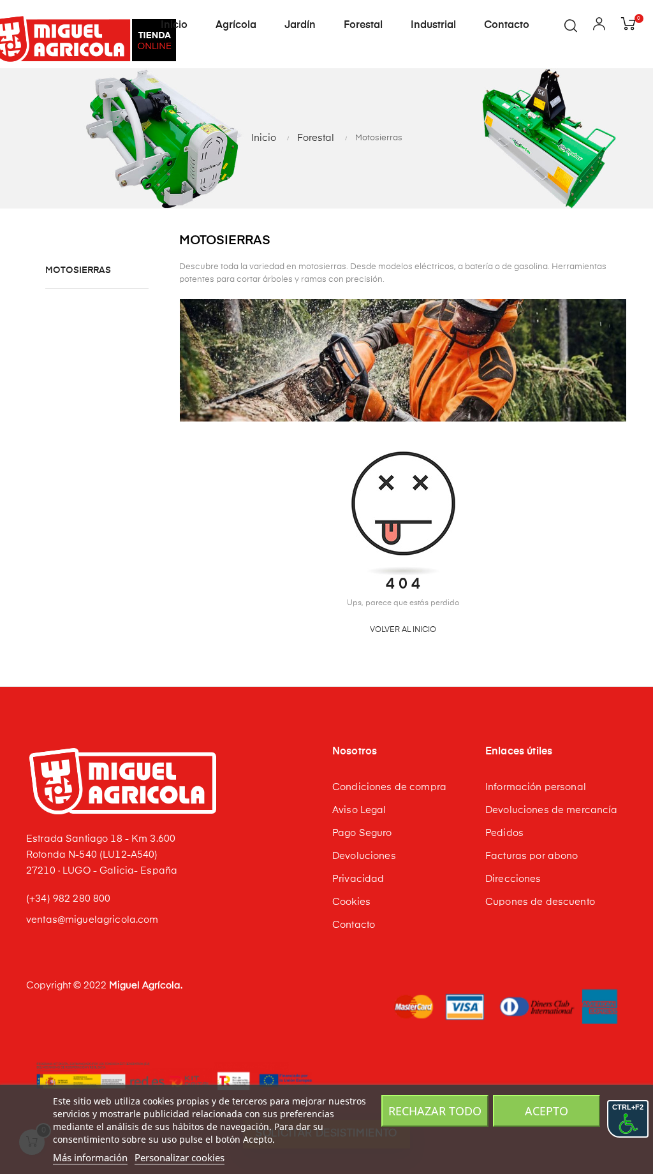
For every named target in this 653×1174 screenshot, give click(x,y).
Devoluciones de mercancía (551, 810)
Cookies (351, 902)
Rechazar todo (434, 1111)
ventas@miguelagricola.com (92, 920)
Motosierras (78, 270)
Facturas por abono (531, 856)
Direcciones (513, 879)
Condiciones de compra (389, 787)
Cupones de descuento (540, 902)
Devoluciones (364, 856)
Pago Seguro (362, 833)
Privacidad (358, 879)
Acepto (546, 1111)
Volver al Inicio (403, 630)
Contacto (353, 925)
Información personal (535, 787)
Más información (90, 1157)
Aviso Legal (359, 810)
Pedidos (504, 833)
